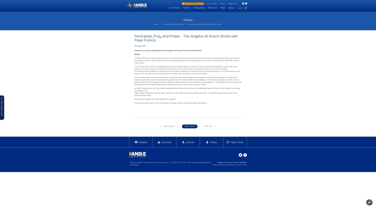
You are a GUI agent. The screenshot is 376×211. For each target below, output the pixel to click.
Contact (222, 4)
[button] (2, 108)
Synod (231, 8)
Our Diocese (174, 8)
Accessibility (134, 165)
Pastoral (186, 8)
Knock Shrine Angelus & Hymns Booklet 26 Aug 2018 (154, 99)
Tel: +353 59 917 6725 (178, 162)
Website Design (218, 165)
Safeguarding (199, 8)
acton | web (241, 165)
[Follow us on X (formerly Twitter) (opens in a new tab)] (243, 3)
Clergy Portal (232, 4)
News (222, 8)
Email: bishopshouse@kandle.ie (199, 162)
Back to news (190, 126)
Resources (212, 8)
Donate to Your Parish (194, 4)
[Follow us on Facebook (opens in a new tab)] (246, 3)
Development (231, 165)
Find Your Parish (211, 4)
